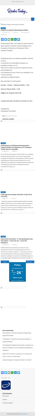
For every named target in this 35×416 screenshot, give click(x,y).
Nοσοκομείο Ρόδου (10, 116)
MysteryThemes (24, 414)
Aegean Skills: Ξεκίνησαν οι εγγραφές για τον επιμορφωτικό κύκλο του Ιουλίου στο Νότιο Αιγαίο (17, 355)
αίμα (16, 116)
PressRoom (16, 32)
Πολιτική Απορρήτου (8, 403)
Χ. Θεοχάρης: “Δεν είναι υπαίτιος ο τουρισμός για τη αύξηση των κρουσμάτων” (6, 262)
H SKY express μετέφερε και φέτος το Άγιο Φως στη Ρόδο (16, 195)
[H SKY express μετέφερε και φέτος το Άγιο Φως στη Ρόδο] (17, 179)
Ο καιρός (5, 399)
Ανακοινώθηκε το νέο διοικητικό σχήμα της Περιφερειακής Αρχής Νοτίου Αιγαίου (17, 334)
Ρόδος (3, 28)
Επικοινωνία (6, 396)
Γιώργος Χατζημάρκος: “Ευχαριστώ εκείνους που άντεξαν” (17, 360)
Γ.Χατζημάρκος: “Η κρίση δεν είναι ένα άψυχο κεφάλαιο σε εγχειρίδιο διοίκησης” (17, 340)
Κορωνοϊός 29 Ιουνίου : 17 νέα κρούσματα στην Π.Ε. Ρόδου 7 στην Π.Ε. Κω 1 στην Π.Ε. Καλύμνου (17, 241)
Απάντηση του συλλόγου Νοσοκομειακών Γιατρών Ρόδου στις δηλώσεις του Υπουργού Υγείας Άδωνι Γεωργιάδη (16, 147)
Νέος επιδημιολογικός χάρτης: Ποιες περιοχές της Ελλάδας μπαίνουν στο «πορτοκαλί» (30, 262)
